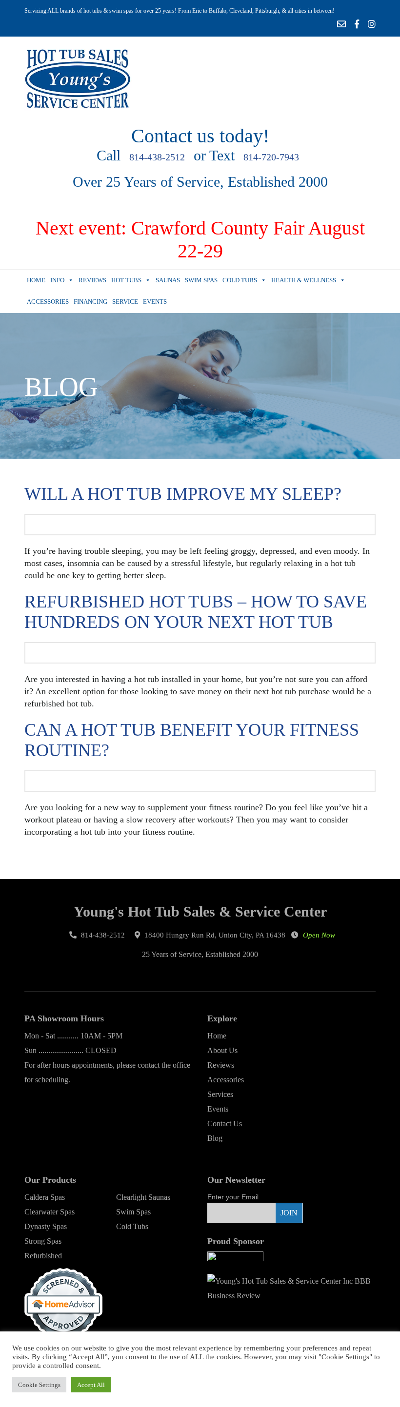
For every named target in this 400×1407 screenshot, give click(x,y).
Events (155, 301)
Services (220, 1094)
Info (57, 280)
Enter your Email (233, 1197)
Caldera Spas (44, 1197)
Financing (90, 301)
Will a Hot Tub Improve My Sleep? (182, 494)
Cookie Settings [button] (39, 1384)
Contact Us (224, 1123)
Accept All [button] (91, 1384)
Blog (214, 1138)
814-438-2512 (157, 157)
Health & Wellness (303, 280)
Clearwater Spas (49, 1212)
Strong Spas (42, 1241)
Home (36, 280)
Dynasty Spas (45, 1226)
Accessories (48, 301)
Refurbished (43, 1255)
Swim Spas (201, 280)
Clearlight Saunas (143, 1197)
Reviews (92, 280)
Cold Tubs (239, 280)
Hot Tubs (126, 280)
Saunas (168, 280)
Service (125, 301)
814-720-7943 (271, 157)
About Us (222, 1050)
